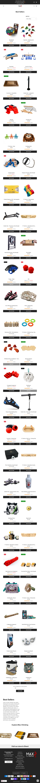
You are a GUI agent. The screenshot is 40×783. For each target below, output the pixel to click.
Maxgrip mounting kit (28, 651)
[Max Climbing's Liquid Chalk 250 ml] (28, 481)
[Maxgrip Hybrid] (11, 162)
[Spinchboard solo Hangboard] (11, 561)
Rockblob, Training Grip (11, 438)
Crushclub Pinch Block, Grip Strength (28, 571)
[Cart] (36, 6)
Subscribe (9, 761)
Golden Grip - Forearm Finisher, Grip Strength (11, 491)
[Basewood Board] (28, 348)
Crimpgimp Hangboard (11, 385)
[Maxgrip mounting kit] (28, 641)
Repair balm (28, 518)
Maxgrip (11, 119)
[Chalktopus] (28, 375)
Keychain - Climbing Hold (29, 40)
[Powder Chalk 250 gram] (11, 641)
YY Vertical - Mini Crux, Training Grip (28, 438)
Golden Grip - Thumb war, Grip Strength (11, 225)
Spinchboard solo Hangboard (11, 571)
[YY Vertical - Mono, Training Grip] (28, 588)
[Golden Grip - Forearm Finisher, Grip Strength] (11, 481)
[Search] (34, 6)
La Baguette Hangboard (11, 624)
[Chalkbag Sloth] (28, 136)
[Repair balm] (28, 508)
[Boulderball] (11, 30)
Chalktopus (28, 385)
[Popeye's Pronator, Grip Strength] (28, 162)
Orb (28, 279)
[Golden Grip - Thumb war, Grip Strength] (11, 216)
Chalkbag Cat (28, 677)
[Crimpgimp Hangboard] (11, 375)
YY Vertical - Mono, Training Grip (28, 597)
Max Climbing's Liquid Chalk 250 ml (29, 491)
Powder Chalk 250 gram (11, 651)
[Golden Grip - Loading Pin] (28, 83)
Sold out (11, 284)
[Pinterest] (36, 2)
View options (28, 45)
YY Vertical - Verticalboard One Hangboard (28, 226)
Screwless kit (28, 119)
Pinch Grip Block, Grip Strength (11, 465)
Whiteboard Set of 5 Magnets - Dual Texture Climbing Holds (11, 359)
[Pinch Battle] (28, 242)
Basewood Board (28, 358)
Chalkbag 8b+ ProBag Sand (11, 677)
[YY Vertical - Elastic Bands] (28, 189)
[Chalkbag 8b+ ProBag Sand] (11, 667)
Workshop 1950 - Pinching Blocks (11, 332)
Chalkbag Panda (11, 518)
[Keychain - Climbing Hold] (28, 30)
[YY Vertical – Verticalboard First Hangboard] (28, 534)
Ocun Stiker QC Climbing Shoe (11, 305)
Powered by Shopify (24, 781)
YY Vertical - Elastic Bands (28, 199)
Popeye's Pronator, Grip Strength (28, 172)
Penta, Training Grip (28, 305)
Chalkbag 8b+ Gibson (11, 597)
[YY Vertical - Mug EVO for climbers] (11, 534)
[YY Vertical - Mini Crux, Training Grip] (28, 428)
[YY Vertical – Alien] (11, 136)
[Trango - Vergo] (11, 269)
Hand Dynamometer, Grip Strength (11, 252)
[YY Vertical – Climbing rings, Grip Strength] (28, 322)
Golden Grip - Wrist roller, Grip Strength (28, 411)
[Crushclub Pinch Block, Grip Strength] (28, 561)
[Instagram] (34, 2)
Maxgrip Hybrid (11, 172)
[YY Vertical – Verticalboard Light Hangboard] (28, 455)
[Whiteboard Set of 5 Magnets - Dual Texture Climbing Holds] (11, 348)
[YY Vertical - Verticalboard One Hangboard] (28, 216)
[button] (4, 781)
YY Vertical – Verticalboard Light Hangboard (28, 465)
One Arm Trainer (28, 66)
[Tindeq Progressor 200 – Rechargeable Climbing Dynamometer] (11, 189)
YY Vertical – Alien (11, 146)
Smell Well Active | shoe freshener (28, 624)
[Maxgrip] (11, 109)
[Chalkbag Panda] (11, 508)
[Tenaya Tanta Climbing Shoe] (11, 402)
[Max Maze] (11, 56)
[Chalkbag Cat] (28, 667)
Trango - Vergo (11, 279)
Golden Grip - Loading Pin (28, 93)
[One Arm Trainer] (28, 56)
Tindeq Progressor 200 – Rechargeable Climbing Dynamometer (11, 199)
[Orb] (28, 269)
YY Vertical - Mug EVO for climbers (11, 544)
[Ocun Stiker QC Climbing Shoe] (11, 295)
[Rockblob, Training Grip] (11, 428)
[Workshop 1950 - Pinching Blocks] (11, 322)
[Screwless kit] (28, 109)
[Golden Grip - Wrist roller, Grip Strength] (28, 402)
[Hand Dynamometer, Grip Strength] (11, 242)
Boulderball (11, 40)
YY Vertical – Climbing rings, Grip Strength (28, 332)
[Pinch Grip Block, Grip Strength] (11, 455)
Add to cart (11, 45)
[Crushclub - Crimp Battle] (11, 83)
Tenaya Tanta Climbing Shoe (11, 411)
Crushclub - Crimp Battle (11, 93)
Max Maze (11, 66)
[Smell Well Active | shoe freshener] (28, 614)
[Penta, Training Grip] (28, 295)
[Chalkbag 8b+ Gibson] (11, 588)
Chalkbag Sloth (29, 146)
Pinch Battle (28, 252)
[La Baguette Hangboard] (11, 614)
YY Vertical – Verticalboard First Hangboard (28, 544)
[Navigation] (3, 6)
